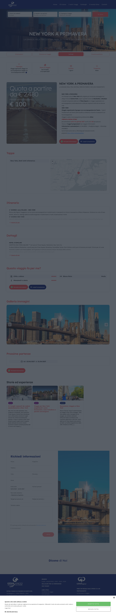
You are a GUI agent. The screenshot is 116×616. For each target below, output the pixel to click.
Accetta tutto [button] (93, 604)
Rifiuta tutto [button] (93, 609)
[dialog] (58, 606)
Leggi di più (7, 608)
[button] (39, 612)
